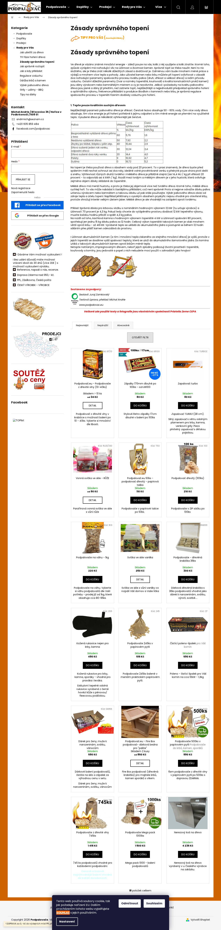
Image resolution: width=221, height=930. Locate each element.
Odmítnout (129, 903)
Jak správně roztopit (32, 66)
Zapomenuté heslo (22, 192)
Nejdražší (102, 325)
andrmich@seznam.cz (30, 119)
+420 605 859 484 (27, 124)
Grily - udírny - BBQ (31, 89)
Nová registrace (20, 188)
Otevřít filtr (140, 337)
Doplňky (21, 38)
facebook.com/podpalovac (33, 128)
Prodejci (21, 43)
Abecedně (123, 325)
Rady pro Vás (25, 47)
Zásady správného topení (37, 62)
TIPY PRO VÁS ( (102, 37)
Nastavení (67, 922)
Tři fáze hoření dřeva (32, 57)
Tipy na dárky (28, 94)
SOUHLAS (63, 913)
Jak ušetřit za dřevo (32, 52)
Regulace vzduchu (31, 76)
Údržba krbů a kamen (33, 80)
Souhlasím (154, 903)
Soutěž (169, 907)
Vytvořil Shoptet (200, 919)
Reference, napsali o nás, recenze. (38, 269)
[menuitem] (58, 7)
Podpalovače (24, 33)
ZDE (52, 263)
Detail (92, 405)
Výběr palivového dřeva (34, 85)
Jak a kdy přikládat (31, 71)
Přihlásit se (23, 179)
